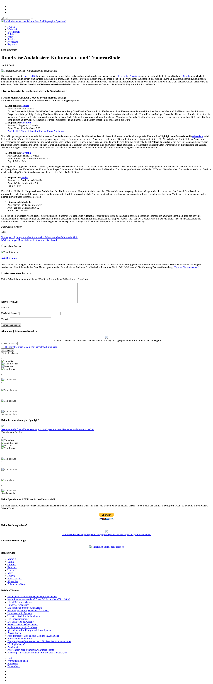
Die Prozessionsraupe (18, 619)
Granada (26, 122)
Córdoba (26, 153)
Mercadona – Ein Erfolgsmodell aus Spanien (29, 630)
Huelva (11, 575)
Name (5, 307)
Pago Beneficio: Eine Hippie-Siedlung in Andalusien (33, 635)
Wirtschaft (12, 29)
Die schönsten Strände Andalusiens (24, 607)
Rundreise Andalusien (18, 605)
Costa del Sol (30, 76)
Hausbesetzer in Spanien (19, 613)
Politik (10, 34)
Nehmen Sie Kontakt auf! (186, 267)
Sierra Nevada (14, 578)
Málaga (25, 105)
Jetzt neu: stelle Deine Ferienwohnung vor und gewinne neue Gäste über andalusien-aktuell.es (47, 429)
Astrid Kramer (9, 258)
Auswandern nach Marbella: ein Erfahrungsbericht (32, 596)
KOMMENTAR (9, 302)
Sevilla (186, 76)
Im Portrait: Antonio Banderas (22, 627)
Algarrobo (12, 581)
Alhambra (197, 136)
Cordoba (11, 564)
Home (10, 658)
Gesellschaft (13, 31)
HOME (11, 26)
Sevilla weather (8, 493)
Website (5, 319)
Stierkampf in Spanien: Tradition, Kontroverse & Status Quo (37, 652)
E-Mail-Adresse (10, 313)
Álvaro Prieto (14, 633)
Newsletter (12, 41)
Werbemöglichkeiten (17, 660)
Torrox (10, 570)
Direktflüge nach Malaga (19, 602)
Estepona (12, 567)
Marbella (11, 559)
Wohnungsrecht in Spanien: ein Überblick (28, 610)
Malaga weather (9, 414)
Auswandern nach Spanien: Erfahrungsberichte (30, 649)
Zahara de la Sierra (16, 584)
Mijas (10, 573)
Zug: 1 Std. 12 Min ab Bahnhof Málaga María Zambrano (35, 131)
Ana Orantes (13, 647)
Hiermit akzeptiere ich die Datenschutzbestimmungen (31, 347)
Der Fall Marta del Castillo (20, 621)
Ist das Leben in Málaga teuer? (22, 624)
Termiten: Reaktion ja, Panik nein (23, 616)
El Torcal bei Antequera (128, 76)
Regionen (12, 44)
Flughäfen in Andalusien (19, 638)
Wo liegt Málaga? (16, 644)
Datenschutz (13, 666)
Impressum (12, 663)
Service (11, 39)
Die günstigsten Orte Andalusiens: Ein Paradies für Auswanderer (39, 641)
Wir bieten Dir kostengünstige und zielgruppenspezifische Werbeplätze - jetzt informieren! (106, 534)
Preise (10, 36)
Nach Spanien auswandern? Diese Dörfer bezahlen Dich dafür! (38, 599)
